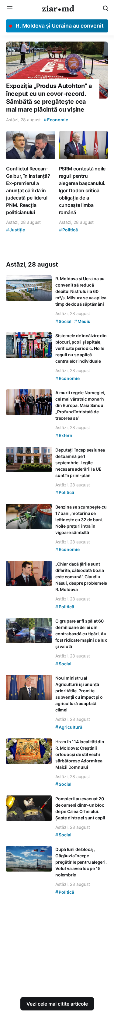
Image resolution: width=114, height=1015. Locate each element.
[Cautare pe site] (105, 8)
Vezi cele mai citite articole (57, 1004)
